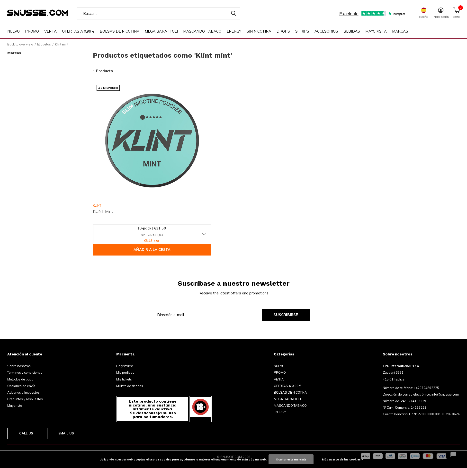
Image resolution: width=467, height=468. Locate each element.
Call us (26, 433)
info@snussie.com (445, 394)
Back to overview (20, 44)
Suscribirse (285, 314)
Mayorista (14, 405)
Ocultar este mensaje (291, 459)
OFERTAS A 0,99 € (78, 31)
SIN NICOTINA (259, 31)
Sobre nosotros (19, 366)
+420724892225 (426, 388)
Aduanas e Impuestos (23, 392)
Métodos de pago (20, 379)
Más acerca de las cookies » (342, 459)
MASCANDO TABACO (202, 31)
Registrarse (125, 366)
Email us (66, 433)
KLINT (97, 205)
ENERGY (234, 31)
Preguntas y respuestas (25, 399)
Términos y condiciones (24, 372)
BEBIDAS (351, 31)
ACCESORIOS (326, 31)
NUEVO (13, 31)
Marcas (400, 31)
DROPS (283, 31)
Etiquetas (44, 44)
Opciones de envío (21, 386)
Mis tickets (124, 379)
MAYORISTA (376, 31)
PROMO (32, 31)
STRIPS (302, 31)
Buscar (233, 13)
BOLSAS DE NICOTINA (119, 31)
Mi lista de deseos (129, 386)
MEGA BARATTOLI (161, 31)
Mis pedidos (125, 372)
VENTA (50, 31)
